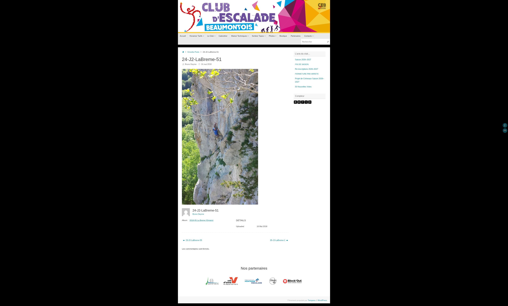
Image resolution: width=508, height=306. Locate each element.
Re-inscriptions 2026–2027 (306, 69)
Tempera (311, 300)
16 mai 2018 (206, 64)
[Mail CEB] (505, 130)
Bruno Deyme (190, 64)
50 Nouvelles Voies (303, 86)
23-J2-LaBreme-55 (193, 240)
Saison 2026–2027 (303, 59)
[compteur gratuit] (303, 103)
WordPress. (322, 300)
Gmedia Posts (193, 52)
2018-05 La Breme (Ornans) (201, 220)
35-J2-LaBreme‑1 (278, 240)
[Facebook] (505, 125)
